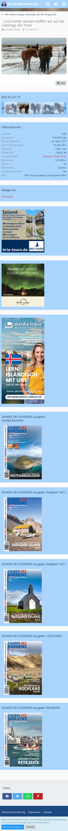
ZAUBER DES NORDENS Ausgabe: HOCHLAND (32, 636)
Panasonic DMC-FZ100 (54, 156)
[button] (64, 4)
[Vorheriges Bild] (6, 56)
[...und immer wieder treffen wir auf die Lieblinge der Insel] (11, 108)
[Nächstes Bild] (62, 56)
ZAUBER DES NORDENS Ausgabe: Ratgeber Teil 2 (34, 492)
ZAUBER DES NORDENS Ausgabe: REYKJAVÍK (31, 708)
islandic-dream (13, 29)
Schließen (30, 827)
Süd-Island (7, 196)
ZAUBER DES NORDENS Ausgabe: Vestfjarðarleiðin (24, 418)
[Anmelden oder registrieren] (56, 4)
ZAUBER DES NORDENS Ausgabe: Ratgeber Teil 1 (34, 564)
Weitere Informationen (13, 827)
